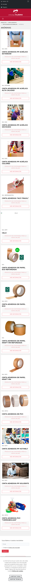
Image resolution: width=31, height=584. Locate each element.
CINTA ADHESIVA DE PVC (12, 414)
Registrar (5, 551)
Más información (15, 61)
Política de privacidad (14, 547)
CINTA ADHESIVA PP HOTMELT (15, 449)
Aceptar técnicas (15, 579)
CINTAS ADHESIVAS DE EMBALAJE (10, 24)
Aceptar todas (15, 576)
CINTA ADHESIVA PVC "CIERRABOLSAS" (11, 519)
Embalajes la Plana (15, 12)
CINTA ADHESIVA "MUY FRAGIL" (15, 198)
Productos (3, 22)
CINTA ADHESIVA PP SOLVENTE (15, 483)
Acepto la (11, 547)
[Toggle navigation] (3, 18)
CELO (4, 233)
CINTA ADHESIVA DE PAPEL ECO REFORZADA (13, 268)
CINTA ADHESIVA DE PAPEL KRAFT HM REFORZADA (13, 342)
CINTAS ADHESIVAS (12, 22)
